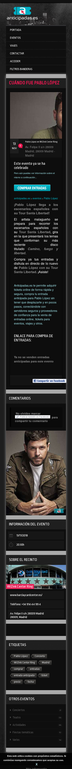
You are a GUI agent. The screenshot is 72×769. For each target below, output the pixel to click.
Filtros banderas (21, 69)
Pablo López (51, 198)
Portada (15, 30)
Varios (37, 739)
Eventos (15, 37)
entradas (35, 668)
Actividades (37, 724)
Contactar (17, 53)
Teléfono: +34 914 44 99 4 (25, 604)
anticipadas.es (22, 198)
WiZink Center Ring (20, 586)
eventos (37, 198)
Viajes (13, 45)
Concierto (40, 656)
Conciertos (37, 710)
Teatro (37, 717)
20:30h (20, 544)
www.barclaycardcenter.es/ (26, 595)
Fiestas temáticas (37, 732)
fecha (31, 681)
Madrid (46, 662)
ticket (44, 675)
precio (17, 681)
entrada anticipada (24, 675)
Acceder (15, 61)
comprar (18, 668)
